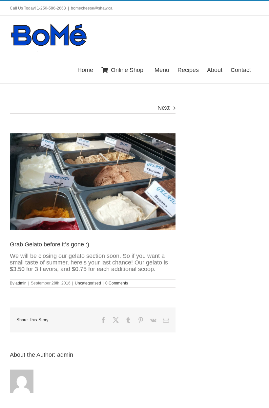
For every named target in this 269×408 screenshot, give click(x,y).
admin (21, 283)
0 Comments (116, 283)
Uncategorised (88, 283)
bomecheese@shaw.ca (92, 8)
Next (163, 107)
